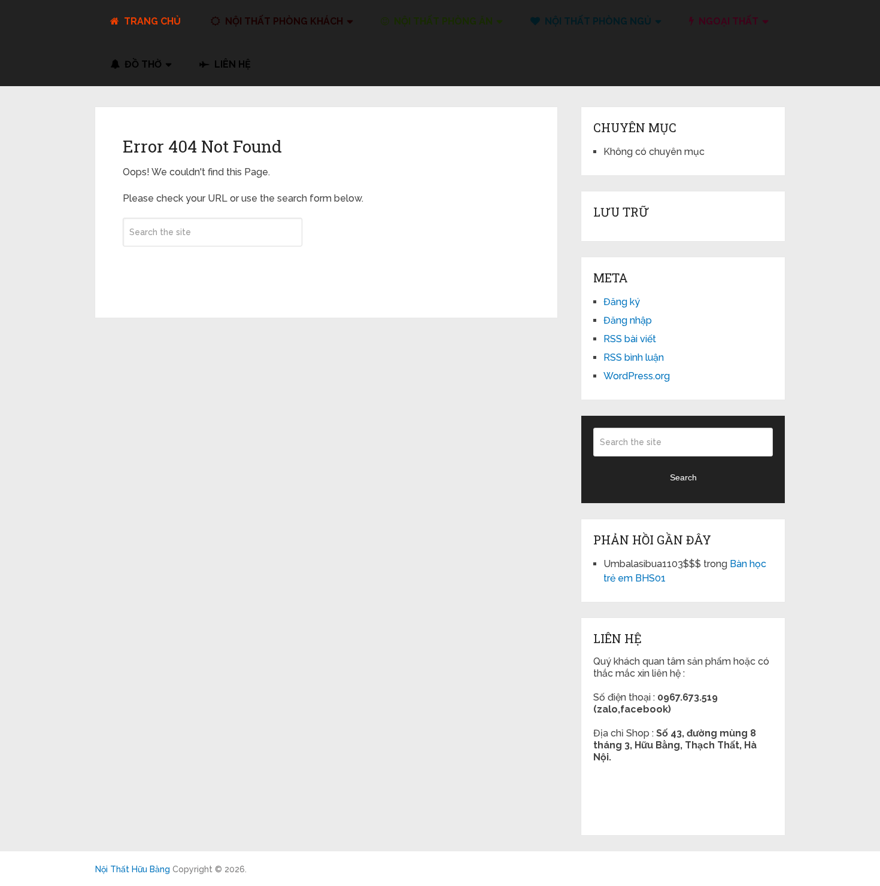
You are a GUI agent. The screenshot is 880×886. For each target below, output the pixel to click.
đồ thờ (142, 64)
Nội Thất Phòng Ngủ (596, 21)
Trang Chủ (151, 21)
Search (212, 267)
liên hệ (231, 64)
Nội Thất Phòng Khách (283, 21)
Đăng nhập (627, 320)
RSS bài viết (629, 339)
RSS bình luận (633, 357)
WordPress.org (636, 376)
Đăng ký (621, 301)
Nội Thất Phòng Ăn (442, 21)
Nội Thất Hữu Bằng (132, 869)
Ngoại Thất (727, 21)
